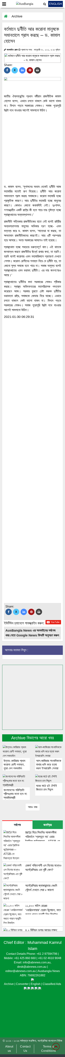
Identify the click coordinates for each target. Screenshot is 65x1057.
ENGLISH (55, 3)
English (36, 983)
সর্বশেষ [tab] (17, 825)
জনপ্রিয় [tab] (48, 825)
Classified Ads (52, 983)
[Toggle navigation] (4, 4)
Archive (17, 16)
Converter (22, 983)
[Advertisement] (32, 148)
